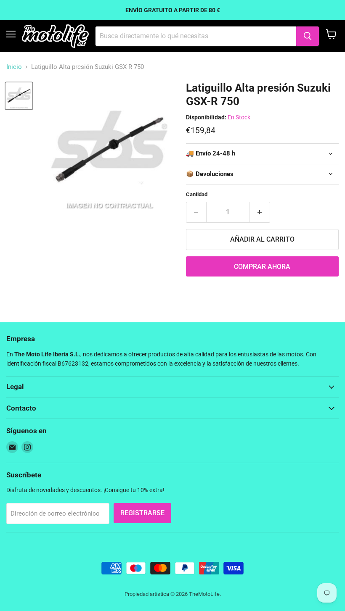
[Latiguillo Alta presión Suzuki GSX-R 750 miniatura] (18, 95)
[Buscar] (307, 36)
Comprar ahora (262, 267)
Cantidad (196, 194)
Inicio (14, 67)
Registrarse (142, 513)
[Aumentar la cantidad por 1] (259, 212)
